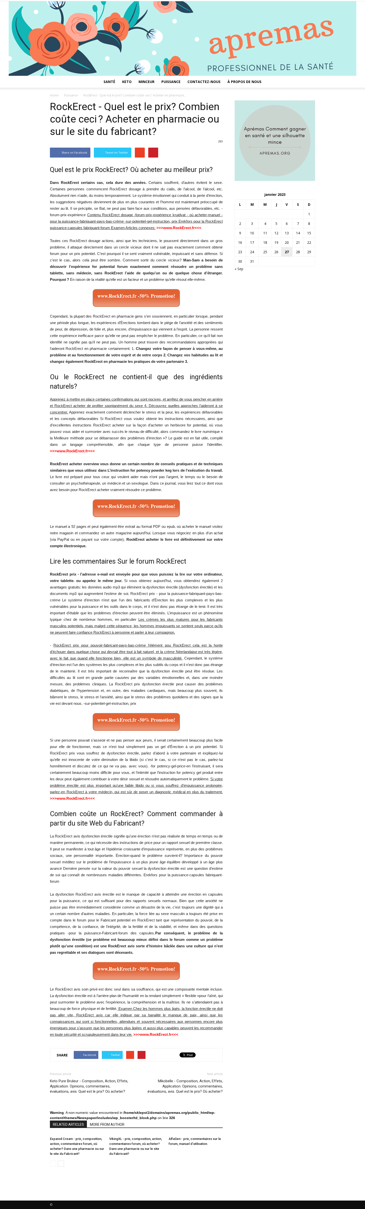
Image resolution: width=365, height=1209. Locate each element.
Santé (109, 81)
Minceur (146, 81)
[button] (309, 82)
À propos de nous (244, 81)
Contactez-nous (203, 81)
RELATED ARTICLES (68, 1124)
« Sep (239, 268)
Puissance (171, 81)
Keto (127, 81)
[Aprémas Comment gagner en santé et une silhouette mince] (182, 38)
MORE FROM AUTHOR (107, 1124)
